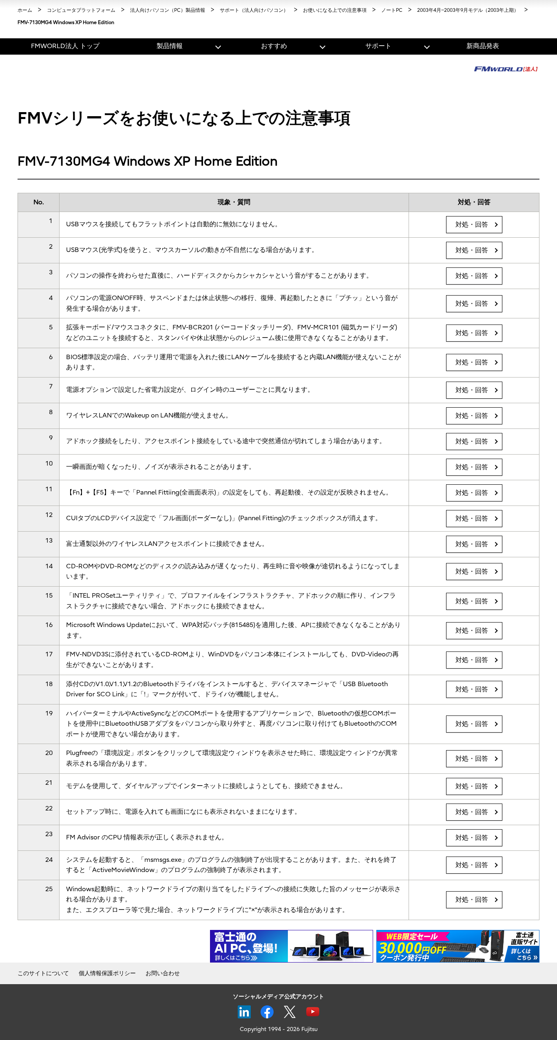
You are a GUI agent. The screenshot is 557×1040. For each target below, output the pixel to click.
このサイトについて (43, 973)
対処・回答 (471, 224)
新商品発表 (482, 46)
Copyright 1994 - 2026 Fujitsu (279, 1029)
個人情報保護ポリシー (107, 973)
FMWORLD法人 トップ (65, 46)
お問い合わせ (163, 973)
